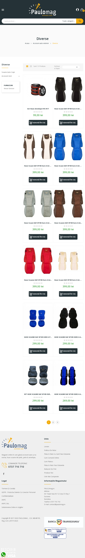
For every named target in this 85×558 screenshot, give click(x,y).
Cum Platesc (48, 461)
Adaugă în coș (39, 123)
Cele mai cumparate (51, 476)
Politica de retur (50, 450)
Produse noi (48, 473)
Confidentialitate (7, 496)
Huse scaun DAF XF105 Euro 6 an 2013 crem (68, 280)
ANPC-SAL (5, 503)
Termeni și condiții (8, 488)
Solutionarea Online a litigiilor (12, 507)
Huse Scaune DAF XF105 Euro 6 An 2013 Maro (68, 223)
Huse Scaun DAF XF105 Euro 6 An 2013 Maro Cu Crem (38, 166)
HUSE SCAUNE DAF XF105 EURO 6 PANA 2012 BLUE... (38, 337)
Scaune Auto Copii (8, 72)
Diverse (6, 64)
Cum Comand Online (51, 458)
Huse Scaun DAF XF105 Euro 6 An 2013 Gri (38, 223)
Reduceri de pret (50, 469)
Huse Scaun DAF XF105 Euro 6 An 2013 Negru (68, 109)
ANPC (4, 500)
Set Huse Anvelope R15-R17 (38, 109)
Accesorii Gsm (7, 76)
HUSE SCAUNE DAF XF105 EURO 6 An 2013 (68, 394)
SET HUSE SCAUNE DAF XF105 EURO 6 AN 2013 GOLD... (38, 394)
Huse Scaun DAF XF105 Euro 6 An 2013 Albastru (68, 166)
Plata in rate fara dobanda (54, 465)
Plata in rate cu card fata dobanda (57, 454)
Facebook (4, 474)
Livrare (46, 446)
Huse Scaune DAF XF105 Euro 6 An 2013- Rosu (38, 280)
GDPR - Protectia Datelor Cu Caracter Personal (18, 492)
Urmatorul (58, 422)
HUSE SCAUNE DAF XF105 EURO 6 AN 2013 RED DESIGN (68, 337)
